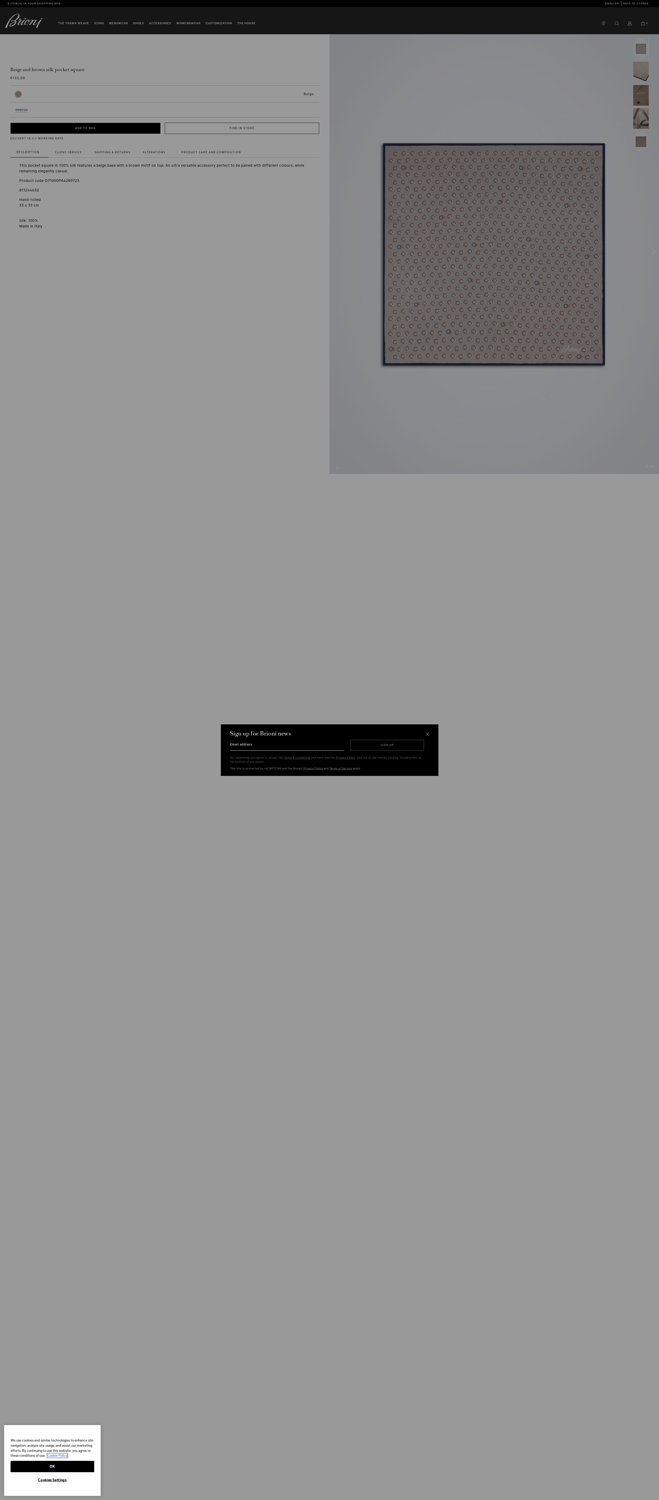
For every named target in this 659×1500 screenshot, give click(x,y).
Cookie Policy (57, 1455)
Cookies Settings (52, 1480)
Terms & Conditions (297, 757)
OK (52, 1466)
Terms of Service (341, 768)
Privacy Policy (345, 757)
